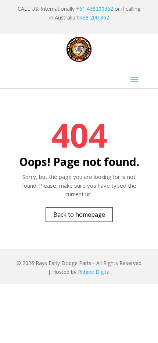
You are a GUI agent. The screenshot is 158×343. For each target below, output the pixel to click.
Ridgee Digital (94, 271)
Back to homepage (79, 215)
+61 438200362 (94, 8)
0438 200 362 (93, 17)
